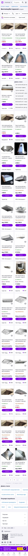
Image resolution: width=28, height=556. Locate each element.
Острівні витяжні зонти (8, 494)
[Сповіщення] (26, 2)
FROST (3, 507)
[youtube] (2, 542)
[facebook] (5, 542)
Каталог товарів (5, 6)
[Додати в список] (12, 30)
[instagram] (8, 542)
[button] (7, 44)
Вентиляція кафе (21, 494)
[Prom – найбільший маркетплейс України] (2, 2)
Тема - (7, 528)
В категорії (7, 2)
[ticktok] (10, 542)
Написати (20, 319)
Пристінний (22, 17)
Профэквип (22, 502)
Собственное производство (9, 502)
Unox (9, 507)
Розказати (20, 549)
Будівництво (14, 6)
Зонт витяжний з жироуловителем (10, 489)
